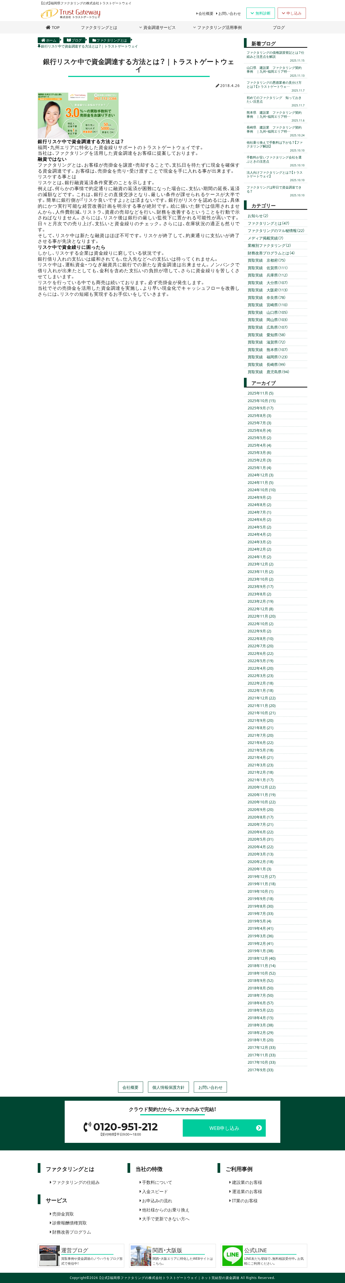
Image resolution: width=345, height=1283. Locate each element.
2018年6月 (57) (260, 1002)
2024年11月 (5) (260, 482)
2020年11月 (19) (261, 794)
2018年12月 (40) (261, 958)
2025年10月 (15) (261, 400)
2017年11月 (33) (261, 1055)
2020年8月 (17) (260, 817)
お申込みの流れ (157, 1200)
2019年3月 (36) (260, 935)
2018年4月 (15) (260, 1017)
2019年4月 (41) (260, 928)
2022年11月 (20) (261, 616)
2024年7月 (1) (259, 512)
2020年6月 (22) (260, 831)
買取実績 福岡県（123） (268, 356)
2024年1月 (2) (259, 556)
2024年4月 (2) (259, 534)
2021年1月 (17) (260, 779)
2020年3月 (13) (260, 854)
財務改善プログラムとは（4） (271, 252)
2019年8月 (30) (260, 906)
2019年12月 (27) (261, 876)
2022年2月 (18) (260, 683)
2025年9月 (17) (260, 407)
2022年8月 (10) (260, 638)
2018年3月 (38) (260, 1025)
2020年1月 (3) (259, 868)
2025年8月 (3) (259, 415)
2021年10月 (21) (261, 712)
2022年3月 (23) (260, 675)
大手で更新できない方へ (165, 1218)
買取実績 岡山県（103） (268, 319)
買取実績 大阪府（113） (268, 289)
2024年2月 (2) (259, 549)
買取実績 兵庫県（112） (268, 275)
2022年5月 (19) (260, 660)
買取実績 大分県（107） (268, 282)
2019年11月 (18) (261, 883)
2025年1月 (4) (259, 467)
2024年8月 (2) (259, 504)
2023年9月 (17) (260, 586)
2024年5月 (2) (259, 527)
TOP (56, 27)
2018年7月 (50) (260, 995)
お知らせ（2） (258, 215)
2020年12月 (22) (261, 787)
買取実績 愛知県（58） (267, 334)
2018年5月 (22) (260, 1010)
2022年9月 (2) (259, 631)
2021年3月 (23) (260, 764)
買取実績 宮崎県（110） (268, 304)
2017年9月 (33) (260, 1069)
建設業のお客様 (247, 1182)
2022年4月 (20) (260, 668)
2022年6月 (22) (260, 653)
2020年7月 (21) (260, 824)
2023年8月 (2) (259, 594)
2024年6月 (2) (259, 519)
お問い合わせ (229, 13)
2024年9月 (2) (259, 497)
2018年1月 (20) (260, 1039)
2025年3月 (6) (259, 452)
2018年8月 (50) (260, 988)
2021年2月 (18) (260, 772)
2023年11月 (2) (260, 571)
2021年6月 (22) (260, 742)
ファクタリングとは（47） (269, 223)
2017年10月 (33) (261, 1062)
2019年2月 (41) (260, 943)
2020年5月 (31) (260, 839)
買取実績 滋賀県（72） (267, 342)
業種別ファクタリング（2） (269, 245)
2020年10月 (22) (261, 801)
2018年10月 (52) (261, 973)
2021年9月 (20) (260, 720)
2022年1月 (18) (260, 690)
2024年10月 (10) (261, 489)
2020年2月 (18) (260, 861)
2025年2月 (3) (259, 460)
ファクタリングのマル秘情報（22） (276, 230)
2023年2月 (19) (260, 601)
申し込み (294, 13)
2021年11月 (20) (261, 705)
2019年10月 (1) (260, 891)
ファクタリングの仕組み (76, 1182)
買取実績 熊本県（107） (268, 349)
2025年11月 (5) (260, 393)
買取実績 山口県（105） (268, 312)
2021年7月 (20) (260, 735)
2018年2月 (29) (260, 1032)
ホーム (51, 40)
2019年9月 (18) (260, 898)
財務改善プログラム (71, 1231)
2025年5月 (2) (259, 437)
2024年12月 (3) (260, 474)
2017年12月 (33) (261, 1047)
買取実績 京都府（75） (267, 260)
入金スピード (155, 1191)
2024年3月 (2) (259, 541)
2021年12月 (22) (261, 698)
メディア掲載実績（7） (266, 238)
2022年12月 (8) (260, 608)
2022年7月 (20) (260, 645)
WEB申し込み (224, 1128)
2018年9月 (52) (260, 980)
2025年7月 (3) (259, 422)
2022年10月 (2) (260, 623)
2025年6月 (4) (259, 430)
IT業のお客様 (245, 1200)
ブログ (279, 27)
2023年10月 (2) (260, 579)
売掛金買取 (63, 1213)
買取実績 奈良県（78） (267, 297)
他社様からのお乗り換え (165, 1209)
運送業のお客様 (247, 1191)
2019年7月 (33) (260, 913)
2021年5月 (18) (260, 750)
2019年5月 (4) (259, 921)
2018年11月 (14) (261, 965)
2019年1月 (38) (260, 950)
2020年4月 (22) (260, 846)
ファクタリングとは (99, 27)
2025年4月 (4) (259, 445)
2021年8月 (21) (260, 727)
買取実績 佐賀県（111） (268, 267)
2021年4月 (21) (260, 757)
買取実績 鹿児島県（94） (269, 371)
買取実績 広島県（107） (268, 327)
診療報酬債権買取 (69, 1222)
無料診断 (263, 13)
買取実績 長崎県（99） (267, 364)
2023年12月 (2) (260, 564)
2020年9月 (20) (260, 809)
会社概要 (205, 13)
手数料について (157, 1182)
